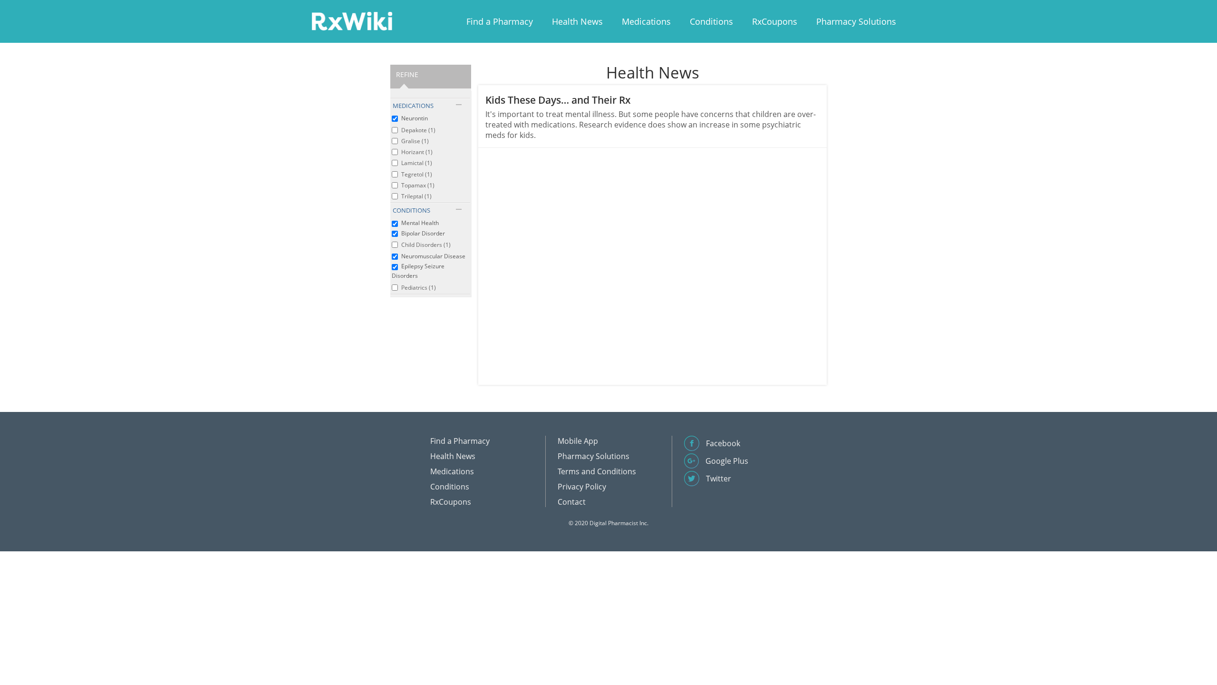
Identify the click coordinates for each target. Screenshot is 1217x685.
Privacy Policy (582, 486)
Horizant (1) (417, 152)
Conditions (711, 21)
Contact (572, 502)
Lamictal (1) (416, 163)
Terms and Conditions (597, 471)
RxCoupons (774, 21)
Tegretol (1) (416, 174)
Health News (577, 21)
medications (413, 105)
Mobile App (578, 441)
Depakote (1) (418, 130)
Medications (646, 21)
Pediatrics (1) (418, 288)
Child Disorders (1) (426, 245)
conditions (411, 210)
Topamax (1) (418, 185)
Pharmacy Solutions (856, 21)
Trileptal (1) (416, 196)
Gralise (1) (415, 141)
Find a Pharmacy (499, 21)
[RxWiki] (351, 21)
